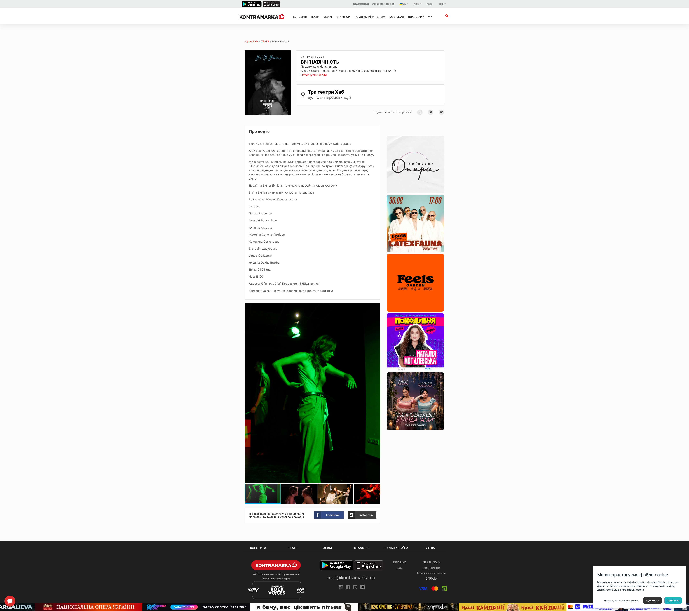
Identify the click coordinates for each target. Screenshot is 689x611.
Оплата (431, 578)
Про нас (399, 562)
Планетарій (414, 16)
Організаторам (431, 567)
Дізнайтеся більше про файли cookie (621, 589)
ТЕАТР (314, 16)
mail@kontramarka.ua (351, 577)
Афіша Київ (251, 41)
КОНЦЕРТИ (298, 16)
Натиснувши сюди (314, 75)
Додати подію (361, 3)
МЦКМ (327, 16)
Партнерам (431, 562)
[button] (377, 306)
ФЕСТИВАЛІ (396, 16)
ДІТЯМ (380, 16)
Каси (429, 3)
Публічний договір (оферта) (276, 578)
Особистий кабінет (383, 3)
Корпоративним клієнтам (431, 573)
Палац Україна (362, 16)
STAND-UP (342, 16)
